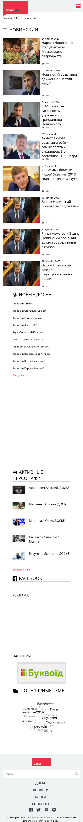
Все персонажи (21, 569)
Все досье (18, 375)
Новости (40, 790)
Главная (7, 18)
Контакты (40, 804)
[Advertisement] (41, 422)
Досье (40, 783)
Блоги (40, 797)
